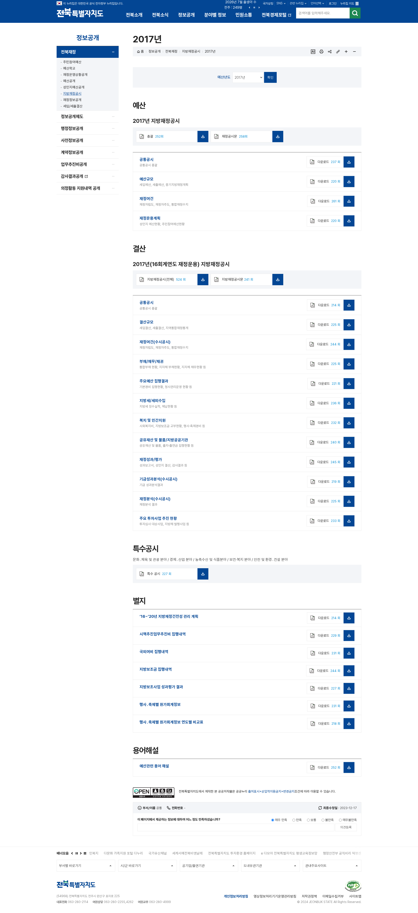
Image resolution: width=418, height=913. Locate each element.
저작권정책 (309, 896)
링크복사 (338, 51)
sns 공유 (329, 51)
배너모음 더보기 (85, 853)
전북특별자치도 (80, 12)
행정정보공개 (72, 128)
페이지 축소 (354, 51)
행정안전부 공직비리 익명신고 (329, 853)
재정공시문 (250, 138)
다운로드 (329, 162)
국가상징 (268, 3)
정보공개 (186, 15)
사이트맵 (355, 896)
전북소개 (134, 15)
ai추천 (313, 51)
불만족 (329, 820)
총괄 (175, 138)
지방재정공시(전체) (175, 281)
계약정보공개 (72, 152)
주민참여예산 (72, 62)
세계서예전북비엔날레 (173, 853)
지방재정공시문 (250, 281)
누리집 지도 (347, 3)
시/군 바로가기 (131, 866)
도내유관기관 (253, 866)
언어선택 (316, 3)
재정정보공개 (72, 100)
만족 (299, 820)
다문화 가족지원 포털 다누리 (108, 853)
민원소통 (244, 15)
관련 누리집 (296, 3)
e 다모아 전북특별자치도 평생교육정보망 (274, 853)
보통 (313, 820)
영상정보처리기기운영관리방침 (275, 896)
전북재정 (68, 52)
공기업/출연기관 (193, 866)
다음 (259, 7)
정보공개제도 (72, 116)
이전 (249, 7)
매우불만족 (350, 820)
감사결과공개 (74, 178)
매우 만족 (281, 820)
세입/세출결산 (73, 106)
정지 (254, 7)
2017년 (210, 51)
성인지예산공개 (73, 87)
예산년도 (224, 77)
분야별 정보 (215, 15)
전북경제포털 (277, 16)
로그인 (333, 3)
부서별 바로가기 (70, 866)
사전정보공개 (72, 140)
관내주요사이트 (316, 866)
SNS (279, 3)
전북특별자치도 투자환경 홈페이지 (217, 853)
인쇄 (321, 51)
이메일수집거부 (333, 896)
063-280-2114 (78, 902)
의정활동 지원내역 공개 (80, 188)
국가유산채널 (143, 853)
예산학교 (69, 68)
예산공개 (69, 81)
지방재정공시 (72, 94)
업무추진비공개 (74, 164)
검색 (355, 13)
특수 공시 (175, 576)
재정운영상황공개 (75, 75)
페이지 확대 (346, 51)
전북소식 (160, 15)
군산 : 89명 (233, 7)
